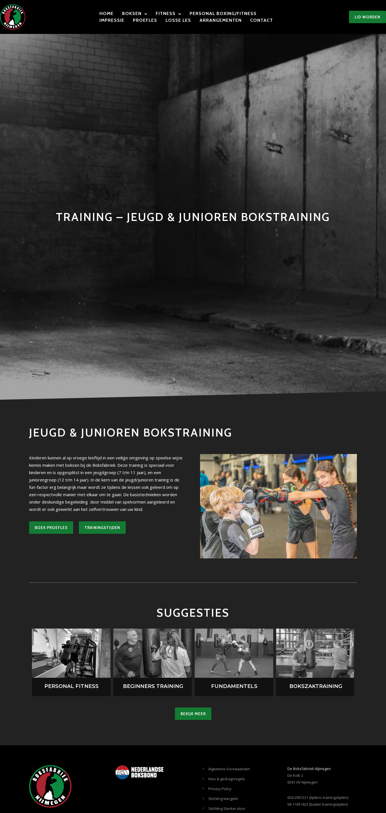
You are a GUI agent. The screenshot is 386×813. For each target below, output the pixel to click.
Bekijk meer (193, 713)
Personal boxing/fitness (223, 13)
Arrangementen (220, 20)
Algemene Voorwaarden (229, 768)
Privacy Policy (219, 788)
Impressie (111, 20)
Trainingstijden (102, 527)
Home (106, 13)
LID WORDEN (367, 17)
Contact (261, 20)
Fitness (165, 13)
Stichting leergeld (223, 798)
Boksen (132, 13)
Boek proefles (51, 527)
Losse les (178, 20)
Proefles (145, 20)
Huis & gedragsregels (226, 778)
